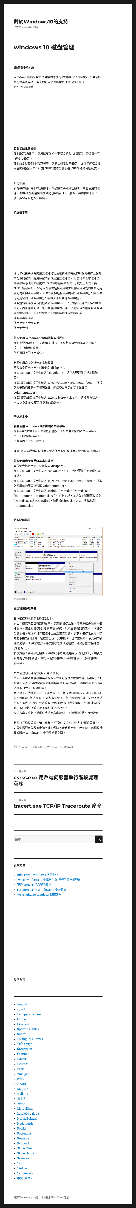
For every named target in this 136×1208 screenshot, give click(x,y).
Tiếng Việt (24, 1044)
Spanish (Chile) (28, 1029)
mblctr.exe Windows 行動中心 (37, 875)
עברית (20, 1079)
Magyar (22, 1088)
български (24, 1049)
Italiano (22, 1093)
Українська (25, 1173)
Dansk (21, 1059)
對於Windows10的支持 (41, 22)
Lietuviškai (25, 1108)
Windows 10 (54, 747)
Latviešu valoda (28, 1113)
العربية (21, 1009)
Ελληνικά (23, 1024)
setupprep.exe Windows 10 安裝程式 (41, 889)
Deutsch (23, 1064)
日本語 (21, 1098)
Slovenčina (25, 1148)
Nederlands (25, 1123)
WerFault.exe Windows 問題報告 (39, 894)
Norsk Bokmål (27, 1118)
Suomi (21, 1034)
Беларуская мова (29, 1014)
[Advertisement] (58, 120)
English (22, 1004)
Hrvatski (23, 1083)
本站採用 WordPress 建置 (55, 1197)
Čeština (22, 1054)
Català (21, 1019)
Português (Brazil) (30, 1039)
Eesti (20, 1069)
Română (23, 1138)
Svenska (23, 1158)
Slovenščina (25, 1153)
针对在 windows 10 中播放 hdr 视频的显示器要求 (49, 879)
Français (23, 1074)
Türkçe (22, 1168)
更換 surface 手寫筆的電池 (34, 884)
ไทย (19, 1163)
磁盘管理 (68, 747)
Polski (21, 1128)
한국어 (21, 1103)
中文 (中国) (24, 1178)
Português (24, 1133)
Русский (23, 1143)
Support (24, 747)
